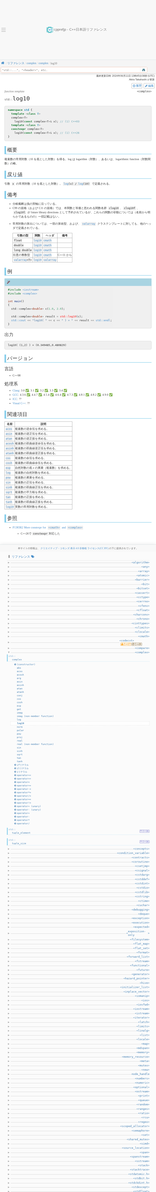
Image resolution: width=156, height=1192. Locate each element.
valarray (88, 223)
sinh (9, 487)
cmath (47, 240)
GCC (15, 394)
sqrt (9, 492)
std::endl (103, 320)
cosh (9, 463)
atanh (10, 453)
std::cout (18, 320)
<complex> (30, 293)
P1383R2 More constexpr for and (47, 527)
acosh (10, 443)
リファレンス (21, 556)
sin (8, 482)
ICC (15, 399)
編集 (151, 85)
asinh (10, 448)
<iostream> (31, 289)
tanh (9, 501)
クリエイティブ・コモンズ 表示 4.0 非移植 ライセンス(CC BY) (74, 548)
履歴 (139, 85)
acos (9, 428)
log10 (38, 240)
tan (8, 497)
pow (8, 477)
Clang (16, 390)
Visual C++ (19, 403)
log (66, 183)
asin (9, 433)
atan (9, 438)
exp (8, 467)
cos (8, 458)
